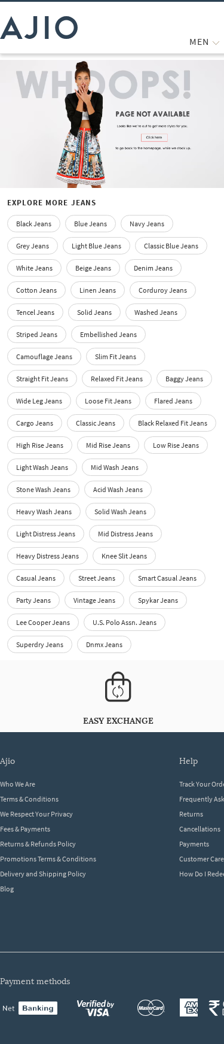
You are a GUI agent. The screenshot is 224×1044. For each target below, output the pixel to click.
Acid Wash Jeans (118, 489)
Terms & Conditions (29, 798)
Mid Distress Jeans (125, 533)
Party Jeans (33, 600)
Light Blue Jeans (96, 245)
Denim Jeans (153, 267)
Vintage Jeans (94, 600)
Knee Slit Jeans (124, 555)
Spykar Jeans (158, 600)
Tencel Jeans (35, 312)
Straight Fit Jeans (42, 378)
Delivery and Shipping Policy (43, 873)
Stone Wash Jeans (43, 489)
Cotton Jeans (36, 290)
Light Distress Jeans (45, 533)
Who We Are (17, 783)
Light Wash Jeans (42, 467)
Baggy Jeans (184, 378)
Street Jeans (96, 577)
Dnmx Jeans (104, 644)
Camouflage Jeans (44, 356)
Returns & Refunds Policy (38, 843)
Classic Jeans (95, 422)
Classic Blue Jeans (171, 245)
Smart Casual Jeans (167, 577)
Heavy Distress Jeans (47, 555)
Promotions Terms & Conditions (48, 858)
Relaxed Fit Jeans (117, 378)
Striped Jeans (36, 334)
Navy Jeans (147, 223)
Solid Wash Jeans (120, 511)
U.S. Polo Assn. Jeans (125, 622)
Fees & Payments (25, 828)
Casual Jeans (36, 577)
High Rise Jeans (39, 445)
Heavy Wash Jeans (44, 511)
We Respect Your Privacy (36, 813)
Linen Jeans (97, 290)
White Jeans (34, 267)
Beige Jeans (93, 267)
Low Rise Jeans (176, 445)
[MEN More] (216, 41)
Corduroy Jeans (163, 290)
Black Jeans (33, 223)
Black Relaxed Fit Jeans (172, 422)
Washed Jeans (155, 312)
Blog (7, 888)
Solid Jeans (94, 312)
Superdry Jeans (39, 644)
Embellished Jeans (108, 334)
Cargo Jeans (34, 422)
